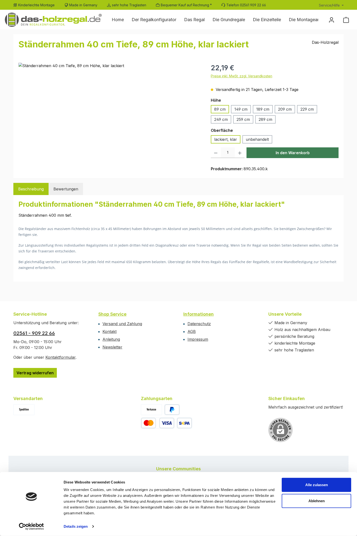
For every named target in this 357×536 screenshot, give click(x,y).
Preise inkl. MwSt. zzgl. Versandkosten (241, 76)
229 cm (307, 109)
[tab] (31, 189)
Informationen (198, 314)
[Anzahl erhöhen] (240, 152)
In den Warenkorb (293, 152)
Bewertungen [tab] (65, 189)
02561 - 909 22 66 (34, 333)
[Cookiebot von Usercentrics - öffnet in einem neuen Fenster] (31, 526)
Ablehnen (316, 501)
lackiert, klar (225, 139)
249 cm (221, 119)
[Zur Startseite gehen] (53, 20)
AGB (191, 331)
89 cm (220, 109)
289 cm (265, 119)
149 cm (240, 109)
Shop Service (112, 314)
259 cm (243, 119)
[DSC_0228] (109, 115)
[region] (110, 115)
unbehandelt (257, 139)
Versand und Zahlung (122, 323)
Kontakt (109, 331)
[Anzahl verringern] (216, 152)
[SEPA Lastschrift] (184, 423)
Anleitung (111, 339)
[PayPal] (172, 409)
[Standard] (23, 409)
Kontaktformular (60, 357)
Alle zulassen (316, 485)
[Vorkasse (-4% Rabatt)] (151, 409)
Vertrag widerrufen (35, 372)
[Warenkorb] (346, 20)
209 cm (285, 109)
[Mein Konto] (331, 20)
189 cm (262, 109)
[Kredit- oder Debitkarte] (157, 423)
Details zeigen (76, 526)
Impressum (197, 339)
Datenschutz (199, 323)
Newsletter (112, 347)
